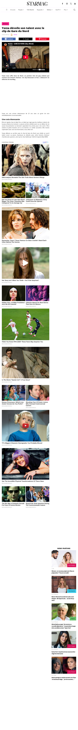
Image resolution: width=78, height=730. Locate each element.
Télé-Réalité (30, 10)
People (20, 10)
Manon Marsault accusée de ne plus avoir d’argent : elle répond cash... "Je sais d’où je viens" (63, 598)
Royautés (40, 10)
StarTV (58, 10)
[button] (62, 4)
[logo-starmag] (37, 4)
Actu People (71, 565)
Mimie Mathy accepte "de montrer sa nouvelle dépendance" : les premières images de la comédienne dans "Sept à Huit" (64, 626)
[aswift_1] (39, 16)
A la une (12, 10)
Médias (49, 10)
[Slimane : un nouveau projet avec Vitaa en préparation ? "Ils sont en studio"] (64, 558)
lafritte (15, 34)
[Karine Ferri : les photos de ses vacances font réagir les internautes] (64, 639)
